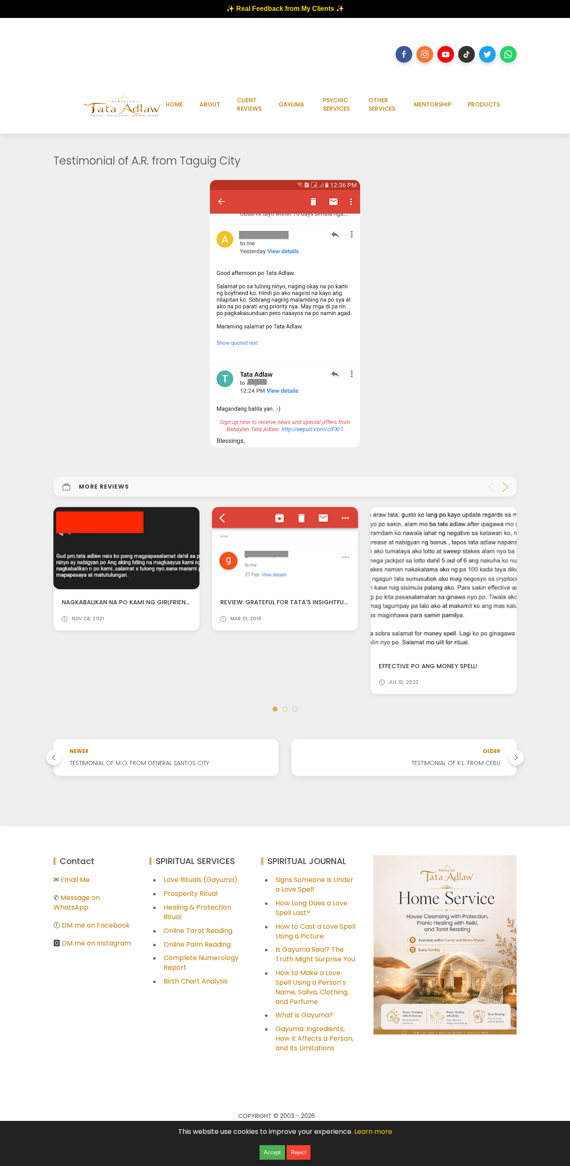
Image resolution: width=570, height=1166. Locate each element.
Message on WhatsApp (76, 902)
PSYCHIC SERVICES (336, 104)
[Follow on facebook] (404, 54)
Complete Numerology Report (201, 962)
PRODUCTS (484, 104)
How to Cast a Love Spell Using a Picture (315, 931)
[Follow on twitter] (487, 54)
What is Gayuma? (304, 1015)
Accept (272, 1152)
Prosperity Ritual (190, 893)
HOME (174, 104)
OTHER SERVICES (381, 104)
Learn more (373, 1131)
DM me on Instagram (96, 943)
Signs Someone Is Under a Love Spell (314, 884)
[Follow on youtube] (445, 54)
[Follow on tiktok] (466, 54)
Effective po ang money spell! (269, 666)
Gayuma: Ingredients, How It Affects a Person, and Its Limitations (314, 1038)
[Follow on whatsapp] (508, 54)
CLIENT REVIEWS (249, 104)
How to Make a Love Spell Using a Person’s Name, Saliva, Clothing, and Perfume (311, 987)
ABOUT (209, 104)
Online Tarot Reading (198, 930)
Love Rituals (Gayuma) (200, 880)
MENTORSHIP (432, 104)
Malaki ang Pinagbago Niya (424, 602)
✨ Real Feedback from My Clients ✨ (285, 8)
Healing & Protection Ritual (197, 912)
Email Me (75, 880)
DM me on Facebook (96, 925)
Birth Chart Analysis (196, 981)
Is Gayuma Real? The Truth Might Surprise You (315, 954)
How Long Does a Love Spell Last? (311, 908)
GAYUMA (291, 104)
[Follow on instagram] (424, 54)
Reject (298, 1152)
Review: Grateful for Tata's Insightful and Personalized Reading (168, 602)
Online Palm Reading (197, 944)
